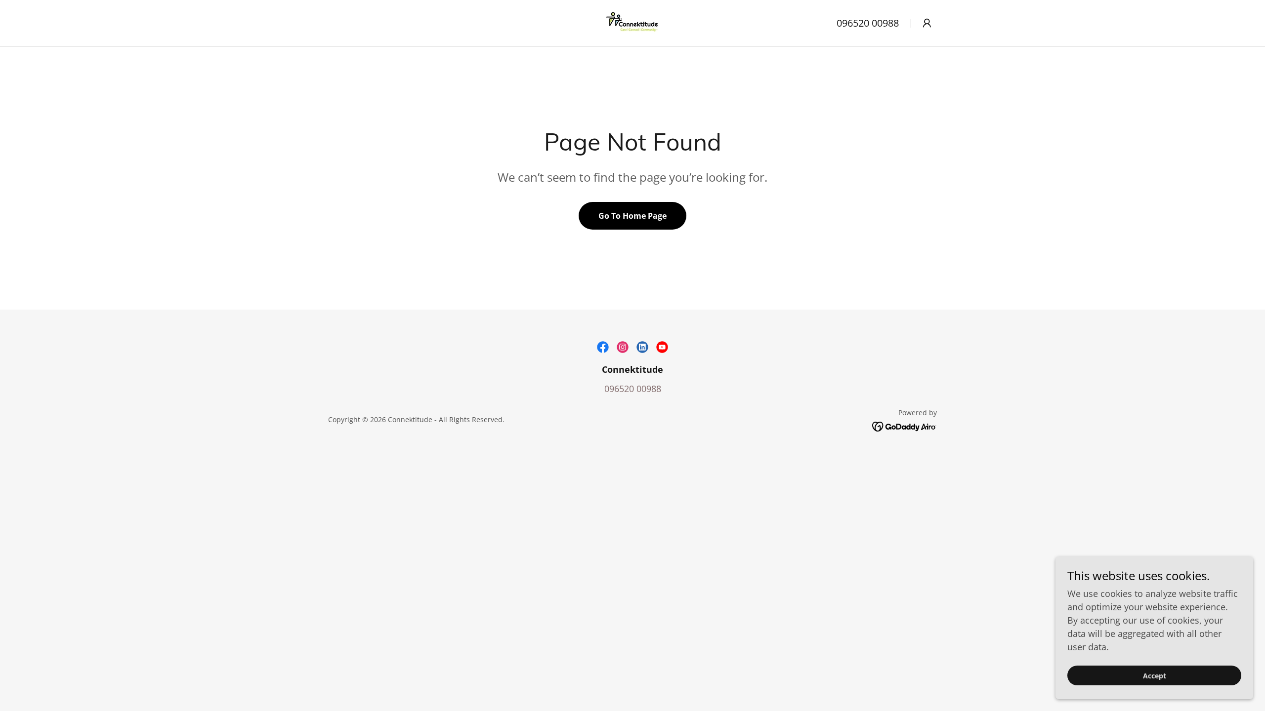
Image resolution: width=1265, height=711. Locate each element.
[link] (632, 22)
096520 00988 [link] (868, 23)
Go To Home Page (632, 215)
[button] (927, 23)
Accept (1154, 675)
